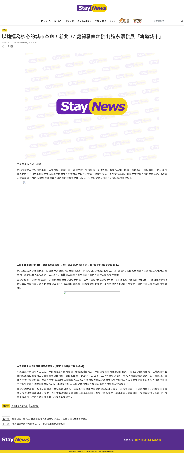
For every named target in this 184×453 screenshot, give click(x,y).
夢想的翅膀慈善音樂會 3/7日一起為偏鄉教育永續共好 (38, 423)
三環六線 (34, 405)
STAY (58, 20)
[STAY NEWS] (92, 8)
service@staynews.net (148, 439)
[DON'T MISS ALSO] (138, 20)
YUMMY (100, 20)
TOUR (69, 20)
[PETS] (124, 20)
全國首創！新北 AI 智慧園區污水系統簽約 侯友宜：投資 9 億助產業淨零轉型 (50, 418)
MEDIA (46, 20)
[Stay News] (15, 439)
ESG (113, 20)
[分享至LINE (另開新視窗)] (12, 46)
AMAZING (84, 20)
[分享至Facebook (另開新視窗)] (8, 46)
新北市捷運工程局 (19, 405)
